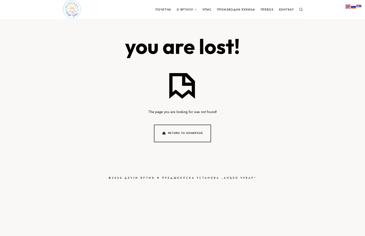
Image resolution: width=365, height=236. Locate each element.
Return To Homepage (185, 133)
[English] (348, 6)
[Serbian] (359, 6)
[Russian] (353, 6)
